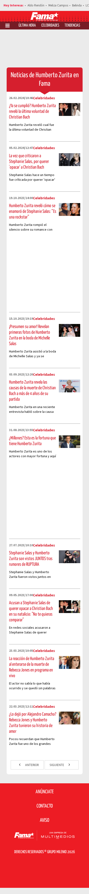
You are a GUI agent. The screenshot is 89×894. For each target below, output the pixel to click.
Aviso (44, 820)
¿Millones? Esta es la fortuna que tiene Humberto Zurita (32, 441)
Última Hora (27, 26)
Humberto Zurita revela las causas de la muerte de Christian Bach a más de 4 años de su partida (32, 391)
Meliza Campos (58, 5)
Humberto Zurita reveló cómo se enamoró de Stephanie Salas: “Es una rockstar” (32, 211)
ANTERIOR (31, 765)
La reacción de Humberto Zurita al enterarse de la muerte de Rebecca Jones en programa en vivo (31, 667)
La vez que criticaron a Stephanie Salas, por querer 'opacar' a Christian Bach (29, 162)
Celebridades (50, 26)
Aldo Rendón (36, 5)
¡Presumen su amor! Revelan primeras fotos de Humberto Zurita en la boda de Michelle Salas (29, 335)
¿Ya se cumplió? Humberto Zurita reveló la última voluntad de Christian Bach (32, 111)
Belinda (77, 5)
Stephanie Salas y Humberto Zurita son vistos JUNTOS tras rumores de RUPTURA (30, 559)
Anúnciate (45, 791)
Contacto (45, 806)
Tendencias (72, 26)
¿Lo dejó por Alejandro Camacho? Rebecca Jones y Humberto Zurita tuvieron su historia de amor (32, 723)
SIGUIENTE (57, 765)
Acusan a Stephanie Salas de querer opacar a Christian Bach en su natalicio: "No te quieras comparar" (31, 611)
